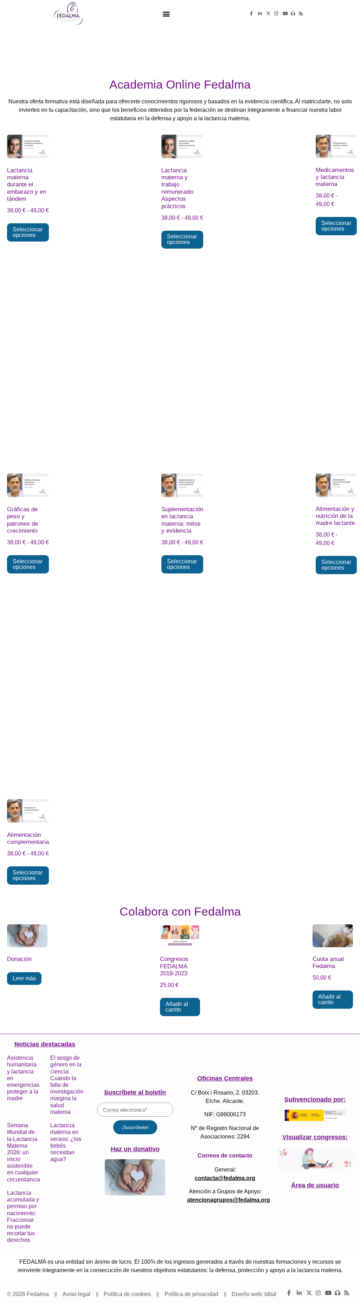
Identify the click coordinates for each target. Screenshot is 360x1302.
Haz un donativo (135, 1149)
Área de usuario (315, 1185)
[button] (166, 13)
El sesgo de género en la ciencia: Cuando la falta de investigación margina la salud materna (66, 1085)
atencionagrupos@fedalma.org (228, 1200)
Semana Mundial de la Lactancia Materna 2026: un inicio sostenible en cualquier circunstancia (23, 1152)
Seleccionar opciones (28, 232)
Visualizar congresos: (315, 1137)
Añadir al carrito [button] (177, 1007)
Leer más (24, 978)
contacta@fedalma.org (225, 1178)
